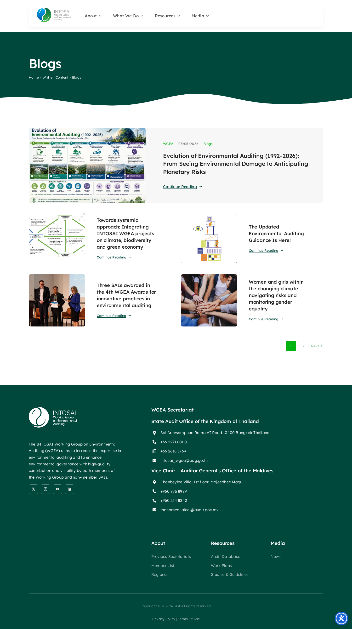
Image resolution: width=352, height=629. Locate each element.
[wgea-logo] (54, 8)
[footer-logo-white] (53, 408)
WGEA (168, 144)
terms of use (189, 619)
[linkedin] (69, 489)
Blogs (208, 144)
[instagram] (45, 489)
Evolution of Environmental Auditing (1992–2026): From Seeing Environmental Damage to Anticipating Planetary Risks (235, 163)
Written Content (55, 77)
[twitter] (33, 489)
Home (34, 77)
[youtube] (57, 489)
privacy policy (163, 619)
